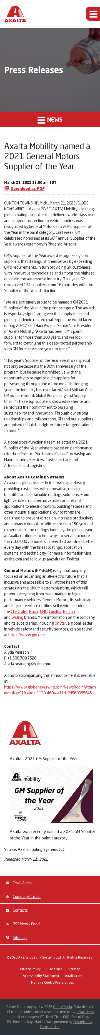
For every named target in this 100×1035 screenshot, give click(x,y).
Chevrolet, (19, 611)
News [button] (54, 119)
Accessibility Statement (41, 976)
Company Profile (27, 896)
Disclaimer (54, 969)
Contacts (20, 910)
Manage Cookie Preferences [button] (52, 983)
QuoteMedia (62, 1007)
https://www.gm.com (26, 634)
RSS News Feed (26, 923)
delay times (85, 1012)
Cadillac (55, 611)
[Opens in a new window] (51, 794)
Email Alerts (22, 882)
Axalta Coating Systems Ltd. (40, 957)
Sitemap (20, 937)
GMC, (44, 611)
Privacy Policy (30, 969)
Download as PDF (27, 188)
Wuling (17, 617)
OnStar (60, 623)
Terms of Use (49, 1027)
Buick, (34, 611)
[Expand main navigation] (93, 14)
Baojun (69, 611)
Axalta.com (73, 976)
